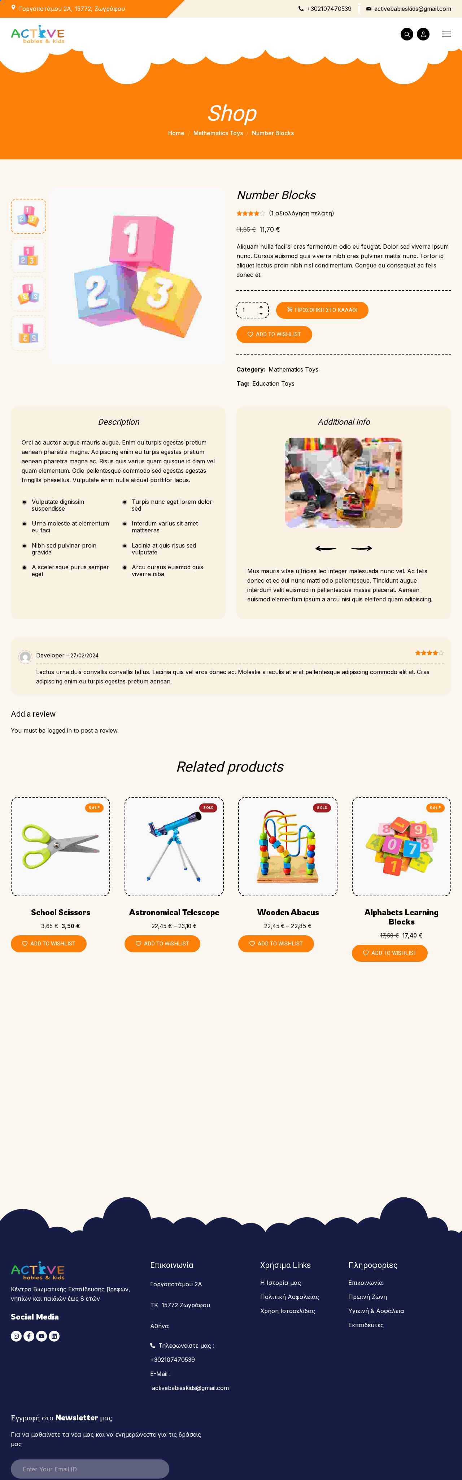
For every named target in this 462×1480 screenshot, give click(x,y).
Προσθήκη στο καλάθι (326, 310)
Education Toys (273, 383)
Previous (326, 549)
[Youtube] (41, 1336)
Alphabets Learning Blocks (402, 917)
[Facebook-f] (28, 1336)
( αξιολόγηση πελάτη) (301, 213)
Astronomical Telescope (174, 912)
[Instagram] (16, 1336)
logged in (59, 730)
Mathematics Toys (218, 133)
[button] (274, 334)
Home (176, 133)
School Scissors (60, 912)
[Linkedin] (54, 1336)
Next (361, 549)
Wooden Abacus (288, 912)
